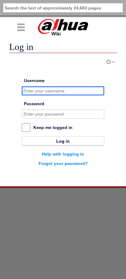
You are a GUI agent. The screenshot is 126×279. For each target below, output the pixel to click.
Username (34, 80)
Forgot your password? (63, 163)
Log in (63, 141)
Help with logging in (63, 154)
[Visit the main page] (62, 27)
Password (34, 103)
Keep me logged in (52, 127)
